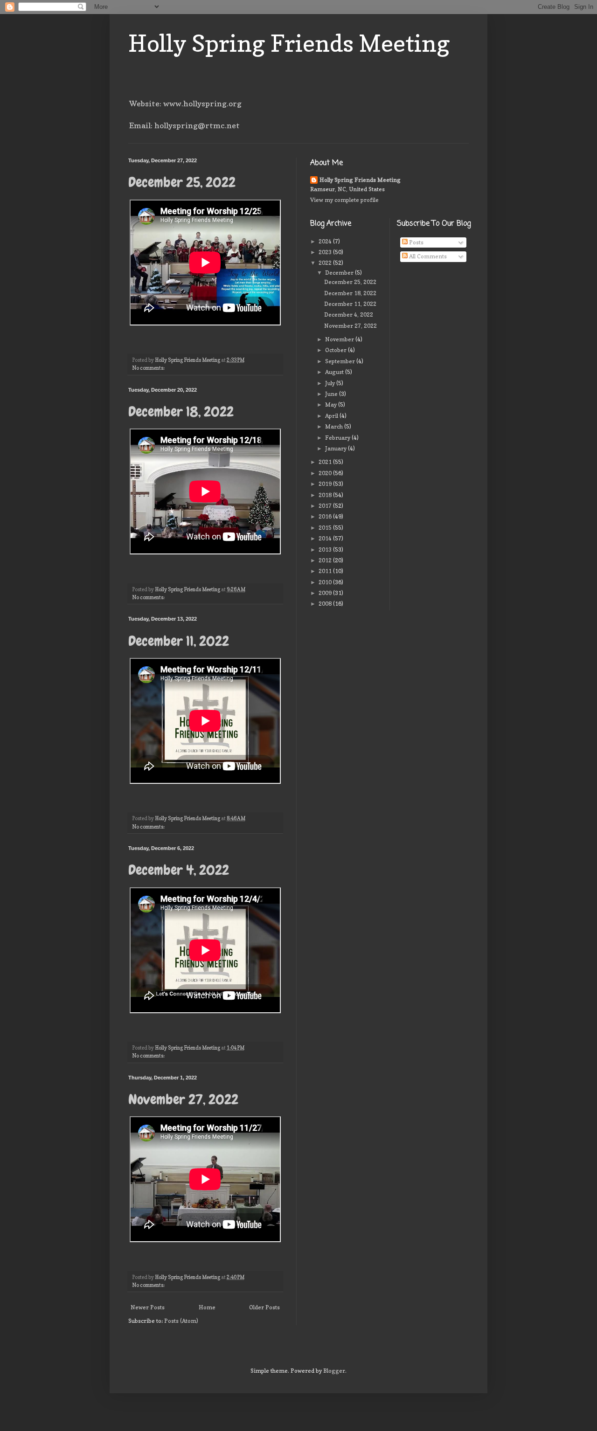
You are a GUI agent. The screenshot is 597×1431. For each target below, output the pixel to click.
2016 (326, 516)
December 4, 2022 (178, 870)
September (340, 361)
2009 (326, 592)
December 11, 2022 (178, 641)
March (334, 426)
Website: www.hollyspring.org (185, 103)
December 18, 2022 (181, 412)
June (332, 393)
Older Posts (264, 1307)
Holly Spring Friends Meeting (289, 43)
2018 (326, 494)
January (336, 448)
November (340, 339)
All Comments (427, 256)
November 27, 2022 (183, 1099)
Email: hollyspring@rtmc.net (184, 125)
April (332, 415)
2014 (326, 538)
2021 (326, 461)
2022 (326, 262)
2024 (326, 241)
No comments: (149, 368)
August (335, 371)
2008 (326, 603)
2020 (326, 473)
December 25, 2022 (182, 182)
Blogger (334, 1370)
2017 (326, 505)
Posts (415, 242)
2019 (326, 483)
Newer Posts (148, 1307)
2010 (326, 582)
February (338, 437)
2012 (326, 560)
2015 (326, 527)
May (331, 404)
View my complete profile (344, 199)
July (330, 383)
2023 (326, 252)
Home (207, 1307)
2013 (326, 549)
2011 (326, 570)
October (336, 349)
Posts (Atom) (181, 1320)
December (340, 272)
